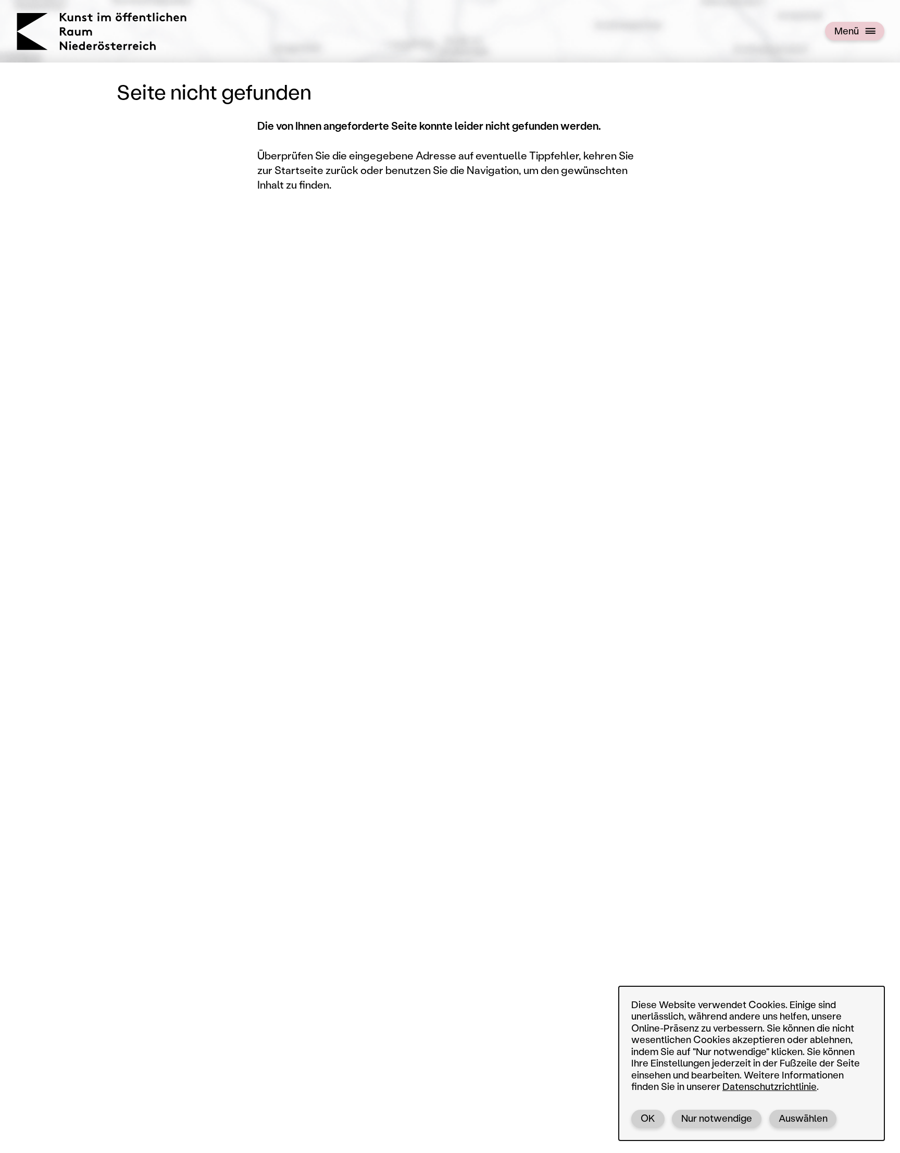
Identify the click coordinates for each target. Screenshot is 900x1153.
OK (648, 1118)
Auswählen (803, 1118)
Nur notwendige (716, 1118)
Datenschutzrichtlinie (769, 1086)
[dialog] (751, 1063)
